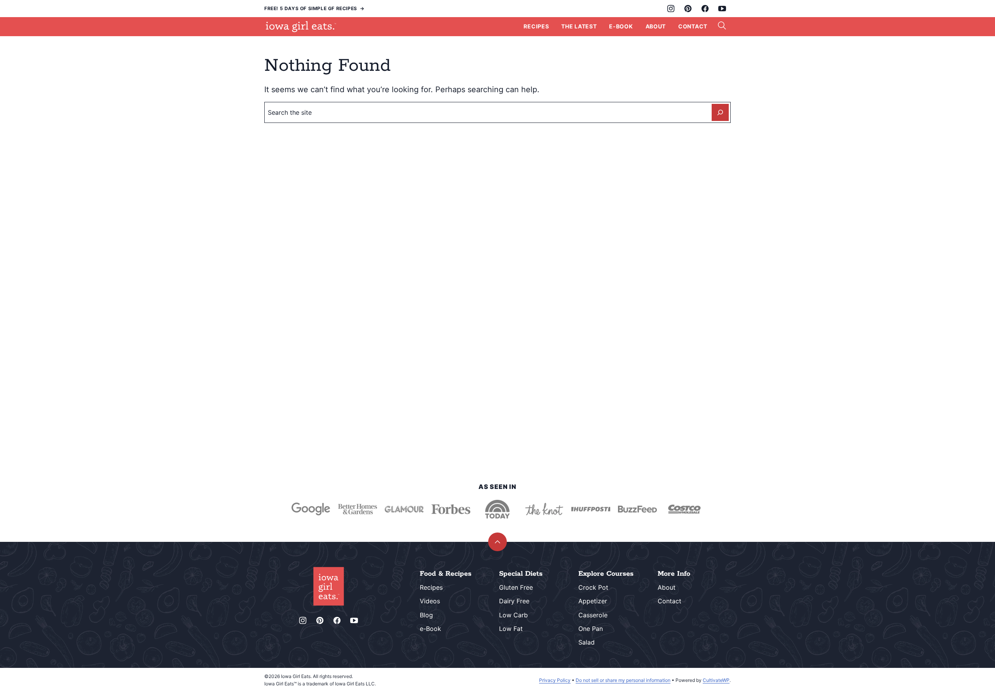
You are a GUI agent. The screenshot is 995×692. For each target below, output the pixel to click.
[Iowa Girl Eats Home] (301, 26)
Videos (430, 601)
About (656, 26)
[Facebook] (705, 8)
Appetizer (592, 601)
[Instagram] (670, 8)
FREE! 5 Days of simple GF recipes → (314, 8)
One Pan (590, 628)
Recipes (536, 26)
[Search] (722, 25)
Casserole (592, 615)
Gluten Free (516, 587)
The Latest (579, 26)
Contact (692, 26)
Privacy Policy (555, 680)
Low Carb (513, 615)
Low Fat (511, 628)
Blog (426, 615)
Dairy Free (514, 601)
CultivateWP (716, 680)
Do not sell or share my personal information (623, 680)
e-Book (430, 628)
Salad (586, 642)
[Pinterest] (687, 8)
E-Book (621, 26)
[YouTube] (722, 8)
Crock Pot (593, 587)
